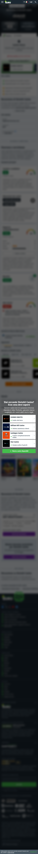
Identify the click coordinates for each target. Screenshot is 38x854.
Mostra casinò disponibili (20, 451)
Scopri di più (11, 852)
